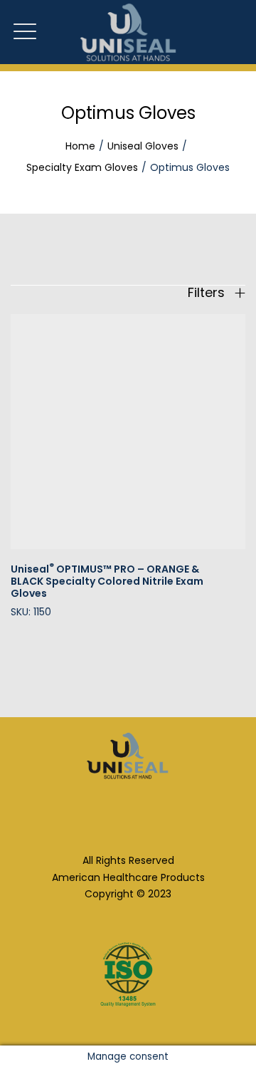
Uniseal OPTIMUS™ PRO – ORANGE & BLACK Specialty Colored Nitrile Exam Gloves (107, 581)
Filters (208, 292)
